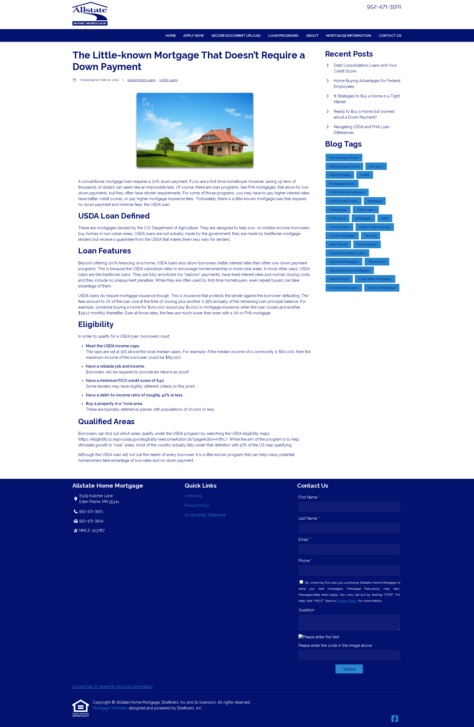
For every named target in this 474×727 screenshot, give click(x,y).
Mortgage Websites (111, 708)
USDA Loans (168, 80)
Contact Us (390, 35)
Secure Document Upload (236, 35)
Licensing (193, 496)
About (312, 35)
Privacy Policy (197, 505)
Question (306, 610)
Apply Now (193, 35)
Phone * (305, 560)
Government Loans (142, 80)
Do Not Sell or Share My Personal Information (112, 686)
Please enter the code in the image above (335, 645)
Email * (304, 539)
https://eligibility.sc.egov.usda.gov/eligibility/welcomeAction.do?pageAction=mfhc (152, 439)
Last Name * (309, 518)
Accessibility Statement (205, 515)
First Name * (309, 497)
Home (171, 35)
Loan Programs (283, 35)
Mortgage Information (348, 35)
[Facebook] (395, 719)
